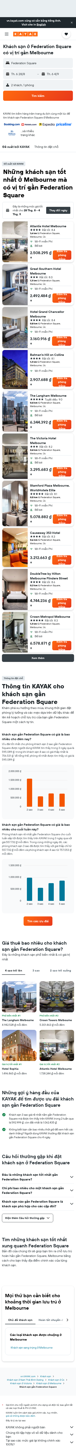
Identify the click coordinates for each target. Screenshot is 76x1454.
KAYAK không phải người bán (25, 1427)
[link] (38, 921)
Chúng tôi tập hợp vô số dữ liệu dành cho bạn (34, 1434)
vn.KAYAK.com (27, 1376)
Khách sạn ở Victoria (21, 1383)
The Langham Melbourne (48, 396)
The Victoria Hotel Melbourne (43, 440)
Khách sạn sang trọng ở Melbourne (32, 1347)
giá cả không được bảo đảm (20, 1415)
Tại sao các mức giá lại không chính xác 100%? (33, 1442)
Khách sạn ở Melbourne (48, 1383)
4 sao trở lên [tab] (13, 970)
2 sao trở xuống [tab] (60, 970)
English (41, 24)
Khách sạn (45, 1376)
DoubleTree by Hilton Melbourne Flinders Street (49, 576)
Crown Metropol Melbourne (50, 617)
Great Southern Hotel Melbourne (45, 271)
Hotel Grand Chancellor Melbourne (47, 314)
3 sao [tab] (36, 970)
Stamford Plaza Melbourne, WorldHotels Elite (50, 487)
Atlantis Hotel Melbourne (48, 226)
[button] (71, 22)
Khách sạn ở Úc (56, 1379)
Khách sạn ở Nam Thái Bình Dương (25, 1379)
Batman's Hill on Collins (47, 355)
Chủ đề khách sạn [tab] (20, 1320)
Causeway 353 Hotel (45, 533)
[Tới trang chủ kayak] (25, 34)
